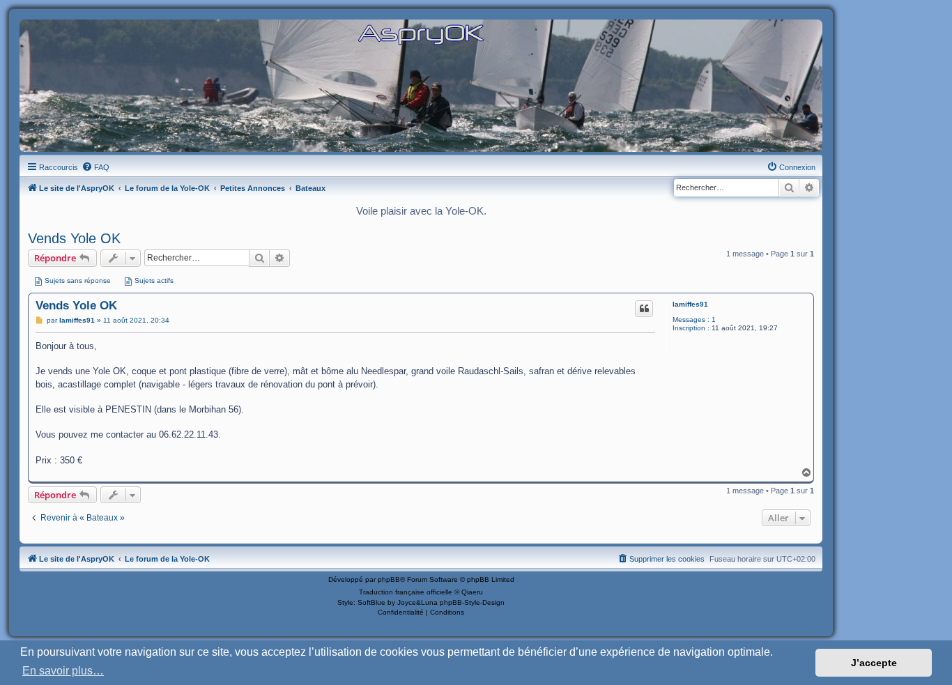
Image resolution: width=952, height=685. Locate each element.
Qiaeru (472, 592)
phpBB (389, 579)
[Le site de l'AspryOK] (421, 34)
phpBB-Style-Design (472, 602)
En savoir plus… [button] (63, 671)
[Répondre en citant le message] (644, 308)
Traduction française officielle (405, 592)
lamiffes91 (690, 304)
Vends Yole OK (74, 238)
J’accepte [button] (874, 662)
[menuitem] (95, 167)
